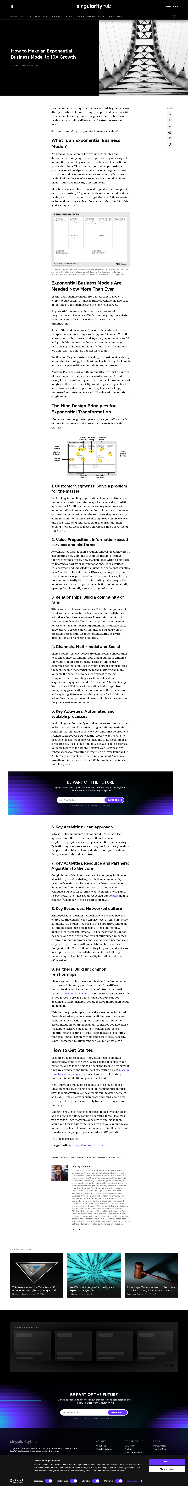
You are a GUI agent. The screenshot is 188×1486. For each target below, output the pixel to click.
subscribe (172, 6)
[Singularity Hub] (94, 6)
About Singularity (104, 1449)
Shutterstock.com (92, 1145)
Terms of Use (159, 1449)
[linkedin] (79, 1230)
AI (30, 16)
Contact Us (130, 1446)
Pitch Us (128, 1449)
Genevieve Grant (134, 1294)
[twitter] (74, 1230)
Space (101, 16)
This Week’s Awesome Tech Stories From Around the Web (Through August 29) (35, 1289)
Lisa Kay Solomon (18, 65)
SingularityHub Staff (21, 1294)
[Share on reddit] (169, 132)
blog (115, 895)
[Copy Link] (169, 144)
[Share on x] (169, 113)
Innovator (117, 1157)
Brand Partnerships (133, 1452)
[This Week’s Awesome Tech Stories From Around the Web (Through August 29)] (36, 1275)
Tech (119, 16)
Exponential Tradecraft (83, 1157)
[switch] (73, 1481)
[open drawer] (12, 6)
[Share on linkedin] (169, 126)
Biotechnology (42, 16)
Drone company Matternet (76, 993)
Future (80, 16)
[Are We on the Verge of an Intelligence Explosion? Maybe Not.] (94, 1275)
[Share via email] (169, 138)
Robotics (56, 16)
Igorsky (74, 1145)
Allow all (166, 1462)
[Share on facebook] (169, 120)
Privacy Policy (159, 1446)
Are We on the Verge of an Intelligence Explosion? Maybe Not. (91, 1289)
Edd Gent (73, 1294)
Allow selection (167, 1469)
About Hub (101, 1446)
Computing (68, 16)
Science (91, 16)
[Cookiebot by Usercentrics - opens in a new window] (16, 1481)
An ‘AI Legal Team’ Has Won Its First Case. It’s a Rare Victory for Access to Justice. (151, 1289)
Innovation (104, 1157)
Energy (110, 16)
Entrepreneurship (60, 1157)
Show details (133, 1481)
